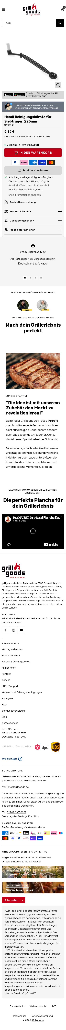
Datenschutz (17, 1006)
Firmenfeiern (9, 667)
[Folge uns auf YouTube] (21, 630)
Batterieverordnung (42, 1016)
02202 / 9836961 (16, 812)
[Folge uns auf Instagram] (13, 630)
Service (6, 680)
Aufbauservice (10, 723)
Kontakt (6, 673)
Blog (4, 716)
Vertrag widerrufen (12, 649)
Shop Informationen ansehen (24, 194)
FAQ (4, 704)
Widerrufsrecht (38, 1006)
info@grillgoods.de (18, 787)
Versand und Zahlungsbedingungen (22, 692)
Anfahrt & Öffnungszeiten (16, 661)
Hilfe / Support (10, 686)
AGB (54, 1006)
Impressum (19, 1016)
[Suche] (60, 23)
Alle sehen (12, 900)
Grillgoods (38, 1020)
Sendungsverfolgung (14, 710)
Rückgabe (7, 698)
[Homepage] (13, 564)
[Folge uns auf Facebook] (6, 630)
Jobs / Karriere (10, 729)
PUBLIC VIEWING (11, 655)
